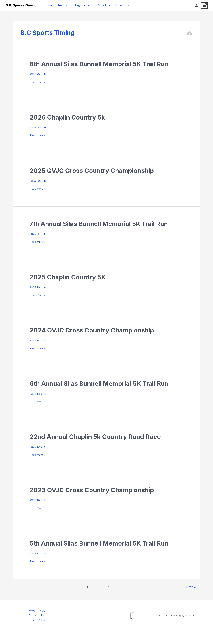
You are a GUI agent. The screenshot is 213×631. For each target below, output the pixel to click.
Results (62, 5)
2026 (33, 74)
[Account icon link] (196, 5)
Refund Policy (36, 620)
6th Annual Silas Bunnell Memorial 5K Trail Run (99, 383)
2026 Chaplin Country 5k (67, 117)
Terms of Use (36, 615)
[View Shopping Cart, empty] (204, 5)
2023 (33, 500)
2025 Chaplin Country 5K (68, 277)
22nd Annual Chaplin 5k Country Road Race (95, 437)
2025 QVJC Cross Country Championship (92, 170)
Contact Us (122, 5)
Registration (82, 5)
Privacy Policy (36, 610)
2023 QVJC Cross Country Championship (92, 490)
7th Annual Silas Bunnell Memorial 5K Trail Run (99, 224)
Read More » (37, 82)
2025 (33, 180)
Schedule (104, 5)
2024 (33, 340)
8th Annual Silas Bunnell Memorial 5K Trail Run (99, 64)
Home (48, 5)
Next (191, 586)
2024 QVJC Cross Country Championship (92, 330)
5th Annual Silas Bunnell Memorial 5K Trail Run (99, 543)
